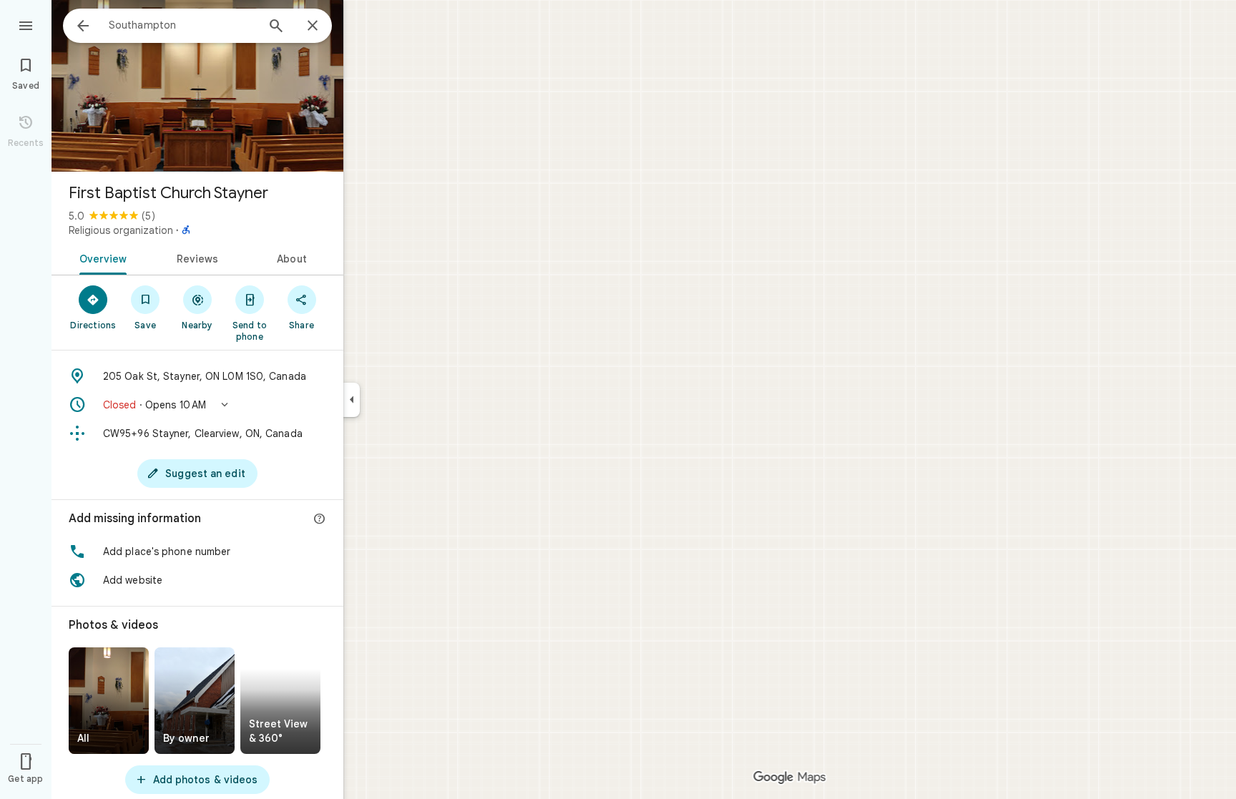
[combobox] (182, 25)
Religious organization (121, 230)
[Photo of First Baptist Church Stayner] (197, 86)
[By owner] (194, 700)
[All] (109, 700)
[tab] (100, 257)
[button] (197, 405)
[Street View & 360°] (280, 700)
